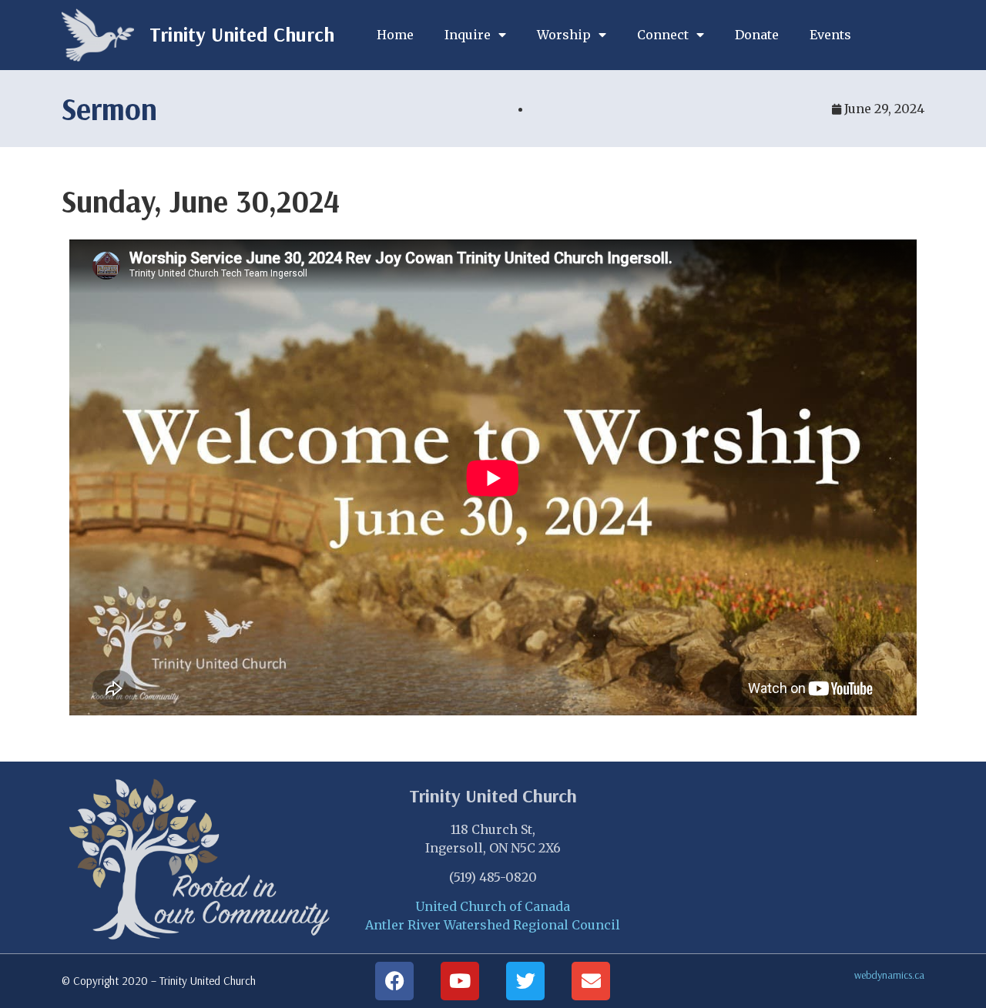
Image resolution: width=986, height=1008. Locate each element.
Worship (564, 34)
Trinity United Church (241, 34)
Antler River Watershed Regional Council (492, 925)
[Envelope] (591, 981)
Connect (663, 34)
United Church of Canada (492, 906)
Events (830, 34)
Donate (757, 34)
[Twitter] (525, 981)
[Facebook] (394, 981)
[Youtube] (460, 981)
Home (395, 34)
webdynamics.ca (889, 975)
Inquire (467, 34)
